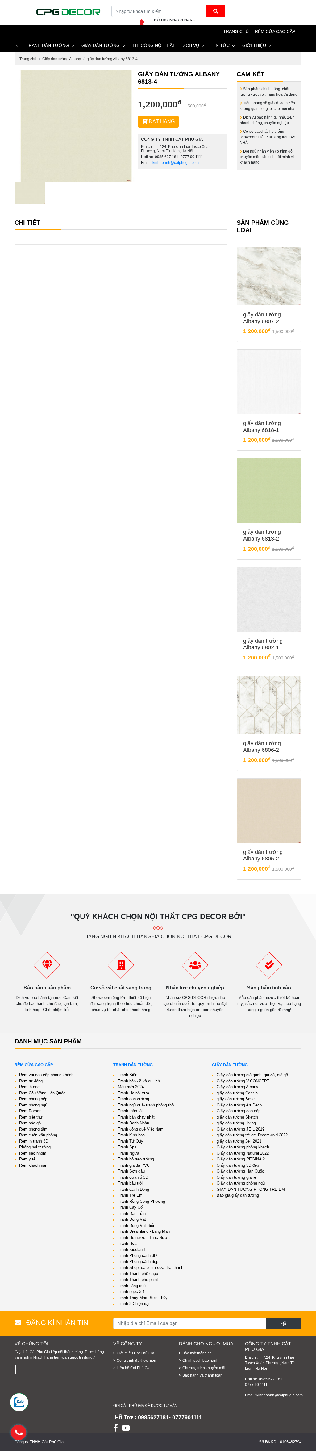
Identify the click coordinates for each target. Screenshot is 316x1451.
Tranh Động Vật (132, 1219)
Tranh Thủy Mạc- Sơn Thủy (143, 1297)
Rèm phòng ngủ (33, 1105)
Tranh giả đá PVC (134, 1165)
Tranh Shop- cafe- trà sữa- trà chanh (150, 1267)
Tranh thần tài (130, 1111)
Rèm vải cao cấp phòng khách (46, 1075)
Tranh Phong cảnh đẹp (138, 1261)
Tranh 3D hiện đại (133, 1303)
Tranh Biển (127, 1075)
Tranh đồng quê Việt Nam (141, 1129)
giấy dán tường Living (236, 1123)
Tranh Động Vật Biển (136, 1225)
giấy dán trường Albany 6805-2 (263, 855)
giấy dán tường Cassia (237, 1093)
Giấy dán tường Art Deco (239, 1105)
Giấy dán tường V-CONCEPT (243, 1081)
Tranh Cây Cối (130, 1207)
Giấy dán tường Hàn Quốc (240, 1171)
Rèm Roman (30, 1111)
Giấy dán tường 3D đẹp (238, 1165)
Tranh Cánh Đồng (133, 1189)
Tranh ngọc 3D (131, 1291)
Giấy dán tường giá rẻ (236, 1177)
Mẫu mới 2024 (131, 1087)
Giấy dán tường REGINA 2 (241, 1159)
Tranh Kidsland (131, 1249)
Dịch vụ (190, 45)
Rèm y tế (27, 1159)
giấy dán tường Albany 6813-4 (112, 59)
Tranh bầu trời (130, 1183)
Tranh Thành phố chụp (138, 1273)
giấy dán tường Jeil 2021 (239, 1141)
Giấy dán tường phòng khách (243, 1147)
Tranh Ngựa (128, 1153)
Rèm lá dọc (29, 1087)
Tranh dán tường (47, 45)
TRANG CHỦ (236, 31)
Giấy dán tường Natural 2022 (243, 1153)
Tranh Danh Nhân (133, 1123)
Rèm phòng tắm (33, 1129)
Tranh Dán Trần (132, 1213)
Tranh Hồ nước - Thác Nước (144, 1237)
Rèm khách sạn (33, 1165)
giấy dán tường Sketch (237, 1117)
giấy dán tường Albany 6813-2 (262, 535)
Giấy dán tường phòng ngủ (241, 1183)
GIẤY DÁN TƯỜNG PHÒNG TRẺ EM (251, 1189)
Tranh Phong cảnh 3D (137, 1255)
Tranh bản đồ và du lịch (139, 1081)
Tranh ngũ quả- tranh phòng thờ (146, 1105)
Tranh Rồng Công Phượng (141, 1201)
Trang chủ (27, 59)
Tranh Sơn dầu (131, 1171)
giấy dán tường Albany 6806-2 (262, 746)
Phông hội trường (35, 1147)
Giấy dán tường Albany (61, 59)
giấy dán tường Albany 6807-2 (262, 318)
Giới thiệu (254, 45)
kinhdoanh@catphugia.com (175, 163)
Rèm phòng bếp (33, 1099)
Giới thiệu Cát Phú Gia (135, 1353)
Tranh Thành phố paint (138, 1279)
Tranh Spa (127, 1147)
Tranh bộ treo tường (136, 1159)
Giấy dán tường (100, 45)
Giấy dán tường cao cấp (238, 1111)
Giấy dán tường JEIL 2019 (240, 1129)
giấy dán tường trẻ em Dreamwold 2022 (252, 1135)
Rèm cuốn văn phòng (38, 1135)
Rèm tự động (31, 1081)
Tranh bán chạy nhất (136, 1117)
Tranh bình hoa (131, 1135)
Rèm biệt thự (31, 1117)
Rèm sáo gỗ (30, 1123)
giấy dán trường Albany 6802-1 (263, 644)
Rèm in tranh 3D (33, 1141)
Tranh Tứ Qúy (130, 1141)
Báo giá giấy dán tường (238, 1195)
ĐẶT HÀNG (161, 121)
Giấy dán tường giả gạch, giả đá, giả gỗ (252, 1075)
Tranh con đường (133, 1099)
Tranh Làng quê (132, 1285)
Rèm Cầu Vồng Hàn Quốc (42, 1093)
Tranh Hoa (127, 1243)
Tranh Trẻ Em (130, 1195)
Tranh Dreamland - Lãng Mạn (144, 1231)
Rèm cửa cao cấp (275, 31)
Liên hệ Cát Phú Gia (134, 1368)
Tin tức (221, 45)
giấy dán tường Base (236, 1099)
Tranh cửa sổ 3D (133, 1177)
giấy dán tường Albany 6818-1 (262, 426)
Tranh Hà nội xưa (133, 1093)
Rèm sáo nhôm (32, 1153)
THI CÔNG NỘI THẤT (153, 45)
